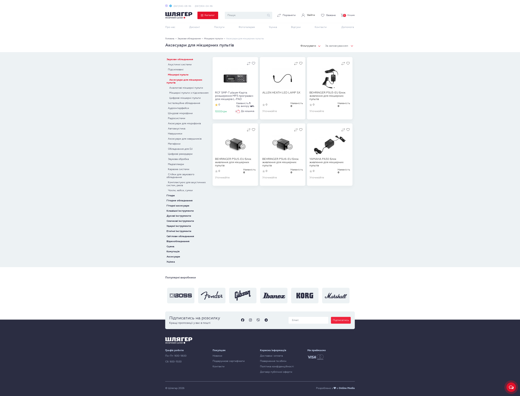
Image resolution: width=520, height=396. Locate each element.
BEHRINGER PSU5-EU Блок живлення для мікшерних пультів (233, 162)
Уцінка (273, 27)
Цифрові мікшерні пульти (184, 98)
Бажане (331, 15)
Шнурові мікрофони (180, 113)
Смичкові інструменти (180, 221)
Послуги (219, 27)
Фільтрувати (308, 46)
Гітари (171, 195)
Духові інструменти (179, 216)
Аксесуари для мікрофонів (184, 123)
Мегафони (174, 144)
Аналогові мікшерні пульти (185, 88)
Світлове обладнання (180, 236)
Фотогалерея (246, 27)
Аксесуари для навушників (184, 139)
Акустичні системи (179, 64)
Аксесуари (173, 257)
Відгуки (296, 27)
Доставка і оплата (271, 356)
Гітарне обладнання (180, 200)
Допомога (347, 27)
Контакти (321, 27)
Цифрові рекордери (180, 154)
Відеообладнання (178, 241)
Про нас (170, 27)
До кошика (247, 111)
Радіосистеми (176, 118)
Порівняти (289, 15)
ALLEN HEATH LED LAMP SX (281, 92)
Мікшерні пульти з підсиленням (188, 93)
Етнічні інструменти (179, 231)
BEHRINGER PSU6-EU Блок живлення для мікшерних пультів (280, 162)
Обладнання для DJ (180, 149)
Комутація (173, 251)
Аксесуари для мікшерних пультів (184, 81)
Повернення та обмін (273, 361)
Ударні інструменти (179, 226)
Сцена (170, 246)
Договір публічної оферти (276, 372)
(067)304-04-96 (204, 6)
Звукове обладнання (180, 59)
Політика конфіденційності (277, 366)
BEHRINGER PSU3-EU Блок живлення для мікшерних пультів (327, 96)
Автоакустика (176, 128)
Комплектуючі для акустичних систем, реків (186, 184)
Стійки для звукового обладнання (180, 176)
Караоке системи (178, 169)
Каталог (210, 15)
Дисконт (194, 27)
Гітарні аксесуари (178, 206)
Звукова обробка (178, 159)
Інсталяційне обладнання (183, 103)
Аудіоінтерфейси (178, 108)
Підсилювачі (175, 69)
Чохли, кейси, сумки (180, 190)
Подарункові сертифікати (229, 361)
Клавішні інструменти (180, 211)
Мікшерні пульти (177, 75)
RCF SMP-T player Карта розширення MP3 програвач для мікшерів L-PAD (234, 96)
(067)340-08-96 (182, 6)
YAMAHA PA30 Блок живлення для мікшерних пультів (326, 162)
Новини (217, 356)
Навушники (174, 133)
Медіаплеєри (175, 164)
